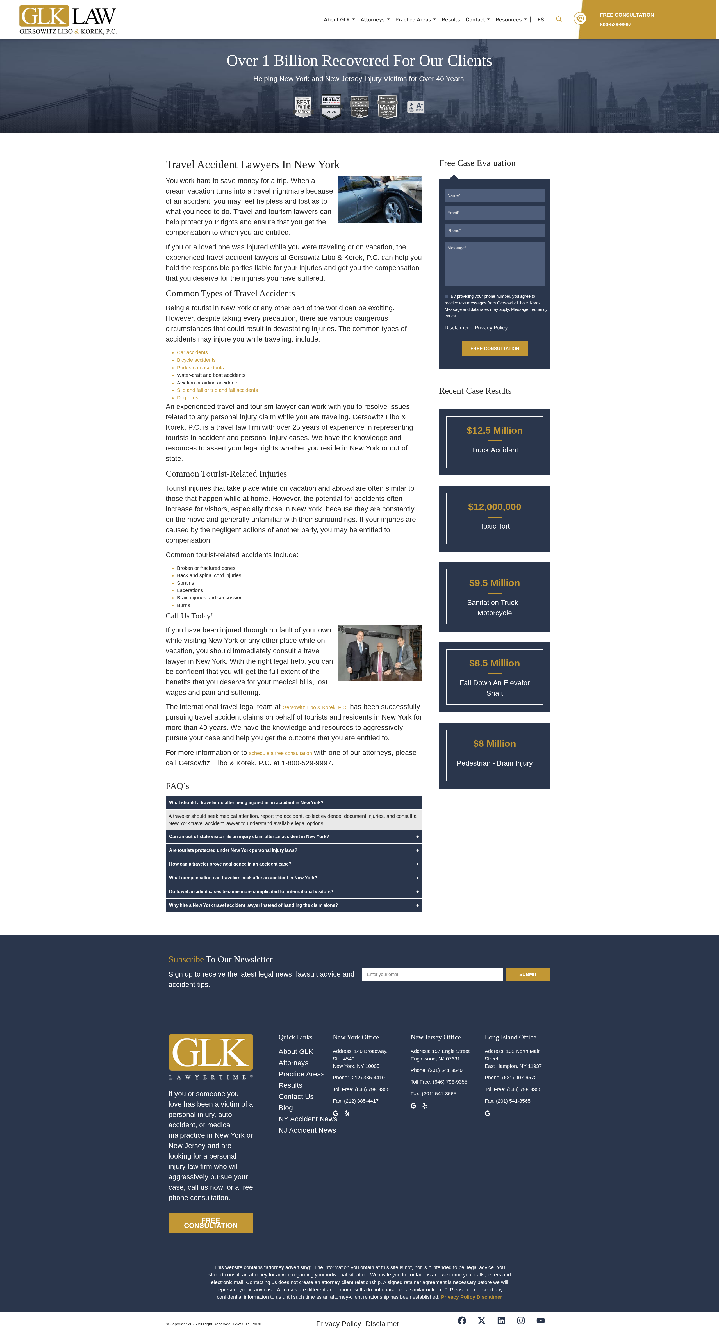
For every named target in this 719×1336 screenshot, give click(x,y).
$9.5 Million (494, 582)
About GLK (337, 19)
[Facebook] (465, 1324)
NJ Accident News (307, 1130)
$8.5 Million (494, 663)
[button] (559, 19)
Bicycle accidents (196, 360)
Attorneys (373, 19)
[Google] (414, 1106)
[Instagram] (524, 1324)
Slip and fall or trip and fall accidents (217, 390)
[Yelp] (347, 1113)
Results (451, 19)
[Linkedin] (505, 1324)
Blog (286, 1108)
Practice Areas (413, 19)
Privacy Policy (491, 328)
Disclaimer (457, 328)
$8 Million (494, 743)
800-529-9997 (615, 24)
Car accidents (192, 352)
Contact (475, 19)
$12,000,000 (494, 506)
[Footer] (485, 1324)
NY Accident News (308, 1119)
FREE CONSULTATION (627, 15)
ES (541, 19)
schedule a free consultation (280, 753)
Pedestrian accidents (200, 367)
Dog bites (187, 397)
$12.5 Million (495, 430)
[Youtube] (544, 1324)
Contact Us (296, 1096)
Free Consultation (494, 348)
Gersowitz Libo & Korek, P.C (314, 707)
